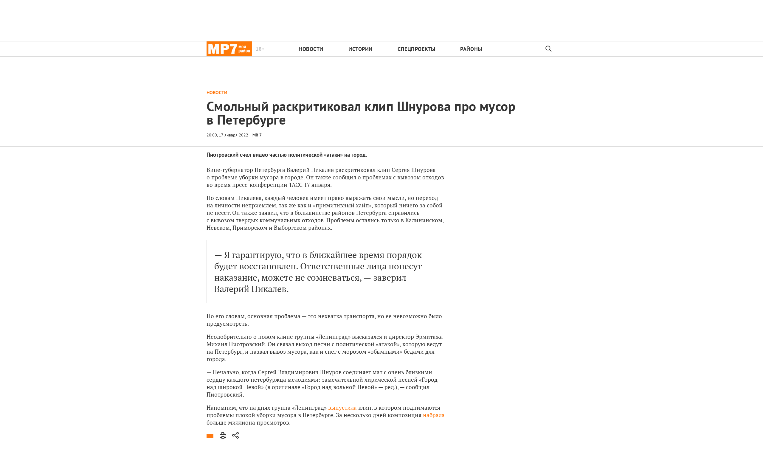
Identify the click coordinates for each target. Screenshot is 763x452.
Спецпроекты (416, 49)
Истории (360, 49)
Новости (311, 49)
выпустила (342, 407)
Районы (471, 49)
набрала (434, 415)
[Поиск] (549, 48)
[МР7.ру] (229, 48)
